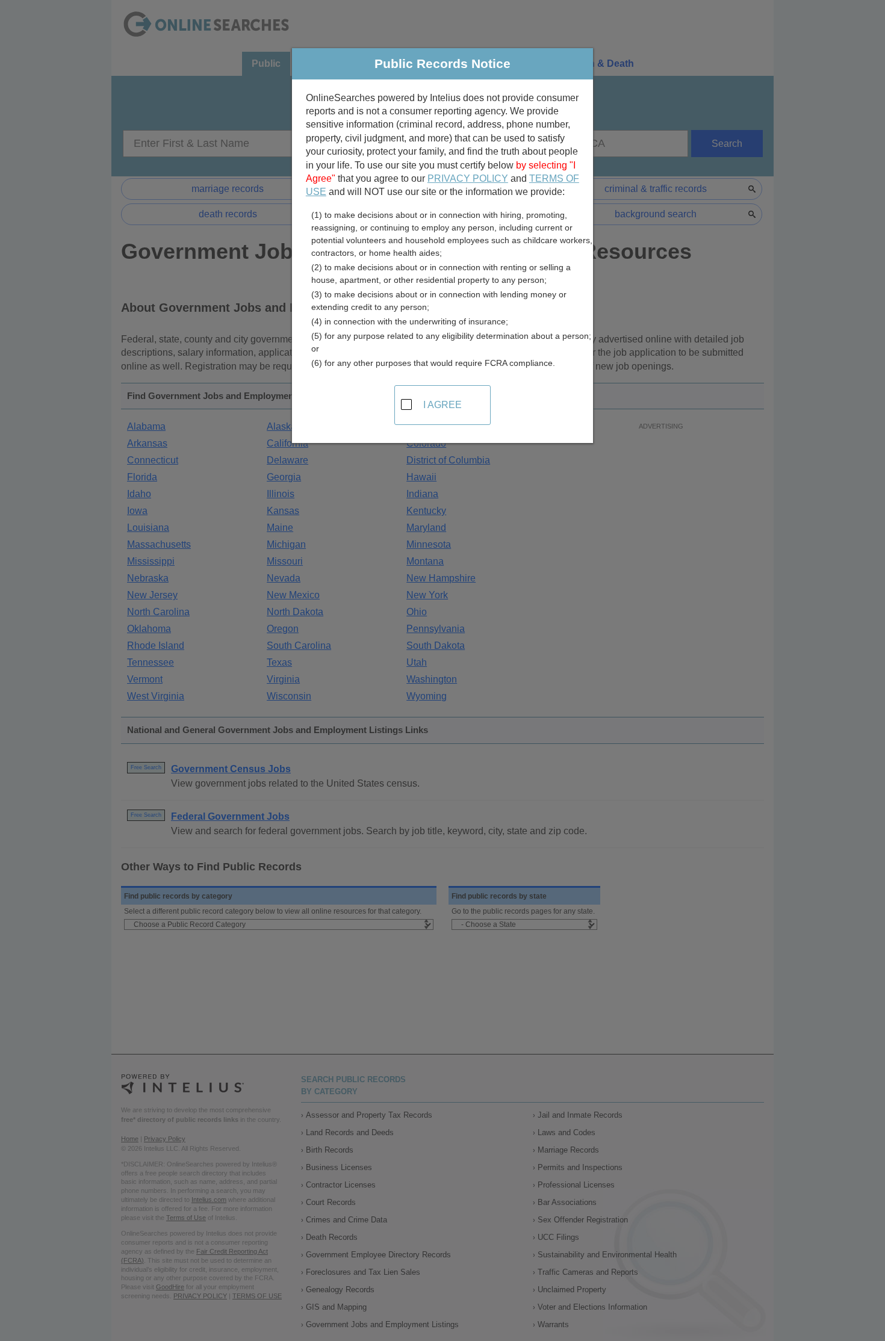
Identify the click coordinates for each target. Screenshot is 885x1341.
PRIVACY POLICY (467, 178)
